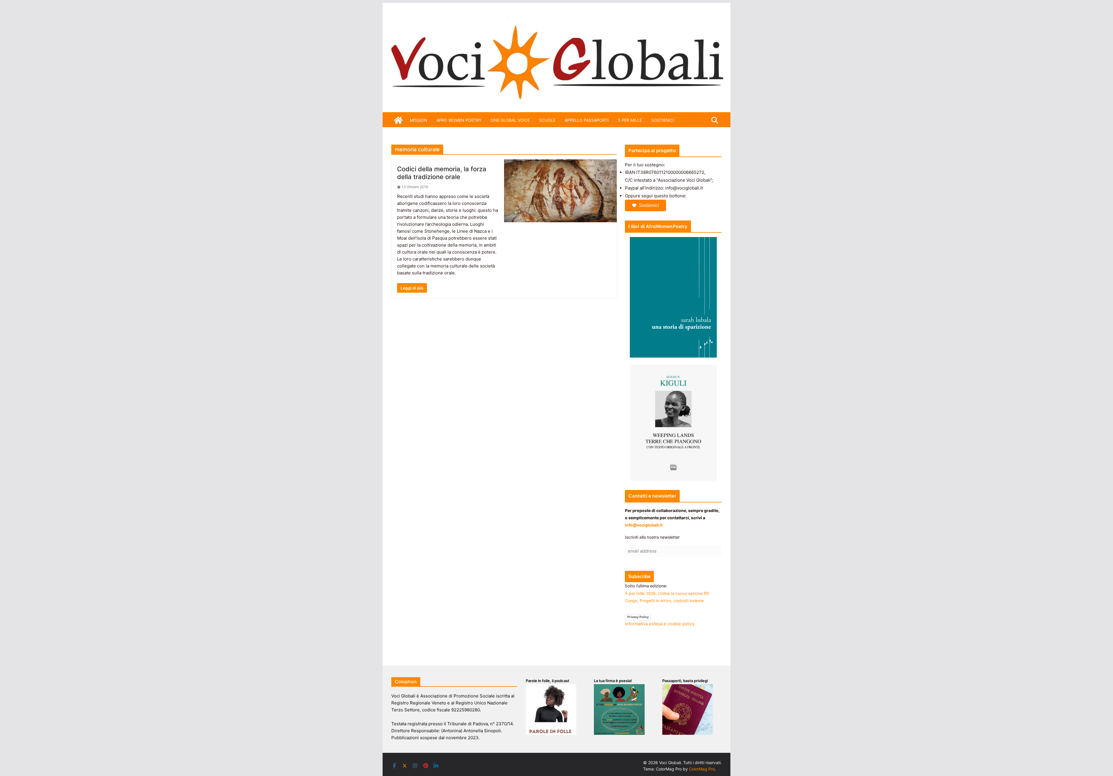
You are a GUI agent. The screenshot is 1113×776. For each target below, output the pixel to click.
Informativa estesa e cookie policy (659, 623)
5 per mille (630, 120)
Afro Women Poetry (459, 120)
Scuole (547, 120)
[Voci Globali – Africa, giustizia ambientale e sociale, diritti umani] (556, 20)
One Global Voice (510, 120)
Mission (418, 120)
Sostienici (649, 205)
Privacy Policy (638, 617)
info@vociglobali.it (644, 524)
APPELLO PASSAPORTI (587, 120)
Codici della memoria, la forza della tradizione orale (441, 172)
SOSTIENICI (662, 120)
